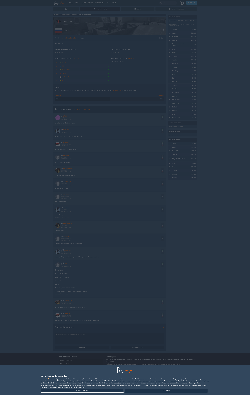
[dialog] (125, 380)
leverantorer (52, 379)
